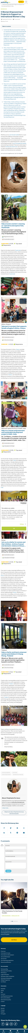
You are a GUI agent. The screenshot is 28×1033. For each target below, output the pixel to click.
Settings (22, 524)
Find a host (3, 951)
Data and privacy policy (6, 999)
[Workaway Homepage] (5, 1)
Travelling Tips (15, 915)
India (14, 460)
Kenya (2, 575)
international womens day (18, 774)
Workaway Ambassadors (6, 978)
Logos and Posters (5, 974)
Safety (2, 990)
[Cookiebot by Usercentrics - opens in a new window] (20, 503)
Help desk (3, 988)
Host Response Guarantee (7, 996)
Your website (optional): (10, 856)
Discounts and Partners (6, 962)
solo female (14, 772)
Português (3, 1013)
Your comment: (8, 861)
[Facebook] (3, 1024)
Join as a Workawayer (5, 956)
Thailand (11, 683)
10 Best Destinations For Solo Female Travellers (12, 912)
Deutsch (3, 1008)
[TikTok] (15, 1024)
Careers (2, 1001)
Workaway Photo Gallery (6, 970)
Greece (18, 349)
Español (2, 1011)
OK (14, 528)
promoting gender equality (19, 143)
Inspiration (4, 8)
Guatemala (18, 250)
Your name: (7, 845)
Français (3, 1010)
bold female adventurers (12, 146)
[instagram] (11, 1024)
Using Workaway (6, 915)
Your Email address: (9, 851)
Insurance (3, 994)
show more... (5, 808)
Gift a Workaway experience (7, 960)
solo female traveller (14, 134)
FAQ (2, 992)
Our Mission (3, 981)
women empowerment (6, 774)
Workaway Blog (4, 969)
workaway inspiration (6, 772)
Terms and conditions (5, 997)
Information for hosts (5, 953)
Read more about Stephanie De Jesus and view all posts (14, 812)
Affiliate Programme (5, 980)
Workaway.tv (4, 972)
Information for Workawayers (7, 954)
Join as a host (3, 958)
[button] (12, 921)
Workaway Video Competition (7, 976)
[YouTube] (7, 1024)
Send (8, 871)
